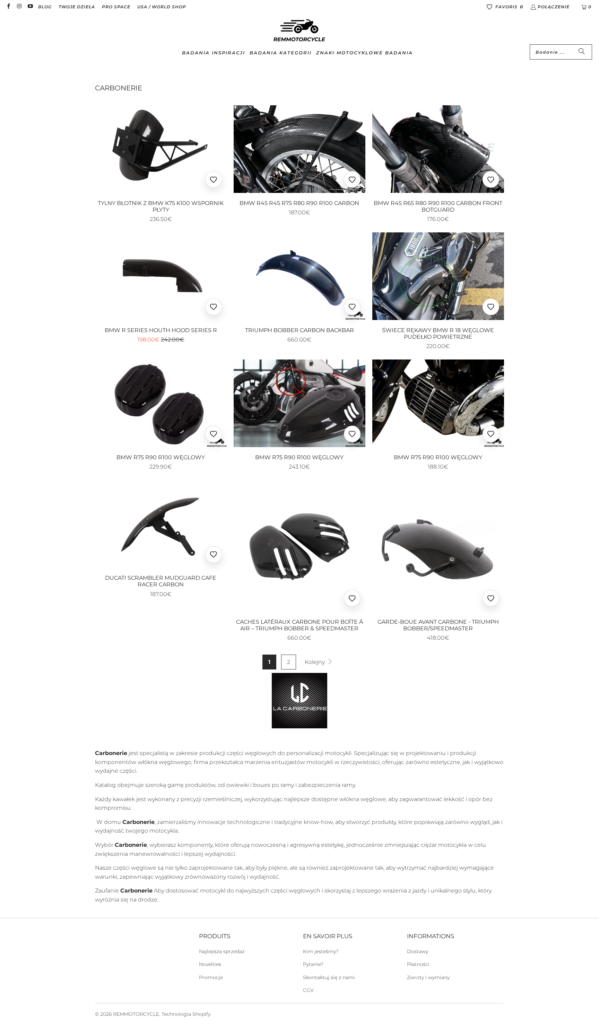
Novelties (210, 964)
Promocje (211, 977)
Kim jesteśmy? (321, 951)
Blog (45, 6)
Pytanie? (313, 964)
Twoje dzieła (77, 6)
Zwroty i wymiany (428, 977)
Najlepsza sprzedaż (221, 951)
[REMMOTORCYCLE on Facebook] (8, 6)
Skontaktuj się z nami (329, 977)
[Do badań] (581, 52)
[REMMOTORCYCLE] (299, 30)
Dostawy (417, 951)
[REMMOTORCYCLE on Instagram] (19, 6)
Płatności (418, 964)
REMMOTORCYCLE (136, 1014)
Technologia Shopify (186, 1014)
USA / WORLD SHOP (161, 6)
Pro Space (116, 6)
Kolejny (315, 662)
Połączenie (554, 6)
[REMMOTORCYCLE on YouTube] (30, 6)
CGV (308, 990)
